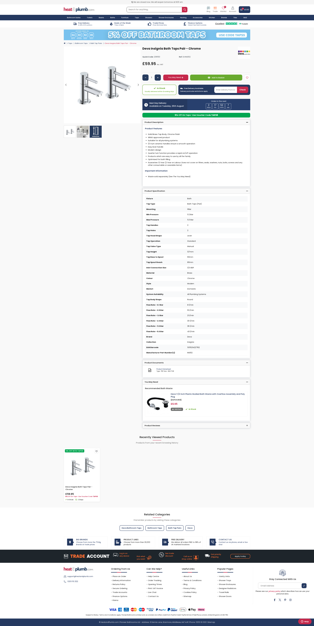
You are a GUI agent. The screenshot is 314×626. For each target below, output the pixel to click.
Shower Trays (225, 580)
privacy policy (274, 591)
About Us (187, 576)
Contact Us (153, 596)
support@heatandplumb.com (80, 576)
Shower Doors (225, 596)
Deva (190, 528)
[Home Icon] (64, 43)
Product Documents (154, 363)
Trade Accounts (120, 592)
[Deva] (244, 53)
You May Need (174, 77)
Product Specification (155, 191)
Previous (66, 85)
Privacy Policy (189, 588)
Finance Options (120, 596)
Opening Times (155, 584)
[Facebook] (274, 600)
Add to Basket (217, 77)
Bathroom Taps (81, 43)
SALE (245, 17)
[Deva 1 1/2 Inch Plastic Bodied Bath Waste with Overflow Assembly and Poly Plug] (158, 404)
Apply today (240, 556)
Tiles (235, 17)
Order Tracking (154, 580)
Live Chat (152, 592)
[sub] (145, 77)
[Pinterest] (285, 600)
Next (138, 85)
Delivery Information (122, 580)
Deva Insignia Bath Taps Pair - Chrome (78, 488)
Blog (185, 584)
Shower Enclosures (227, 584)
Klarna (115, 600)
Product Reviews (152, 425)
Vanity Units (224, 576)
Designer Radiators (227, 588)
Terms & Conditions (192, 580)
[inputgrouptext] (184, 9)
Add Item (178, 409)
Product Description (154, 122)
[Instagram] (290, 600)
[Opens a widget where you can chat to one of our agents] (305, 622)
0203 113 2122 (72, 581)
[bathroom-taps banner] (157, 34)
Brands (224, 17)
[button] (232, 9)
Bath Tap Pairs (96, 43)
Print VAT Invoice (155, 588)
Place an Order (119, 576)
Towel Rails (224, 592)
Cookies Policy (189, 592)
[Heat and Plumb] (79, 9)
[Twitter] (280, 600)
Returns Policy (119, 584)
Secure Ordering (120, 588)
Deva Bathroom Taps (131, 528)
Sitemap (187, 596)
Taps (70, 43)
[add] (158, 77)
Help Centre (153, 576)
